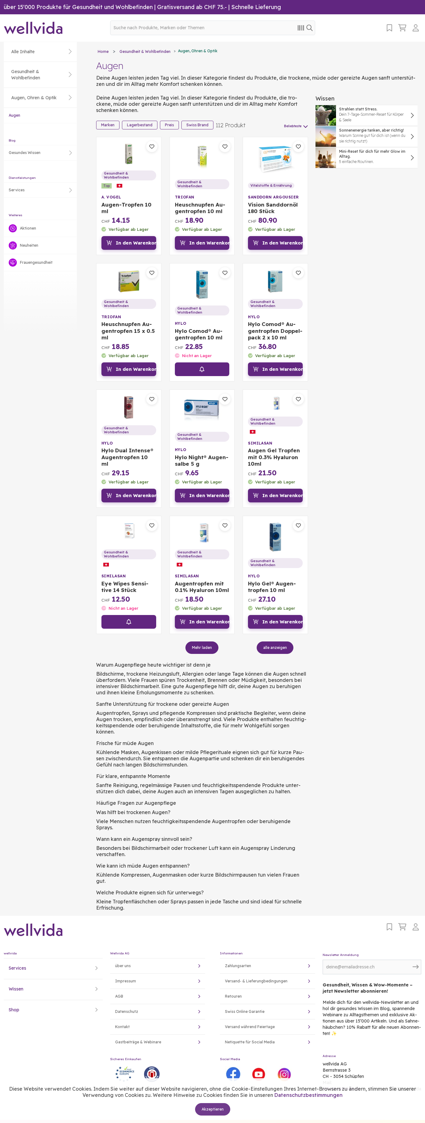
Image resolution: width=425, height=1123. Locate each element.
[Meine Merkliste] (389, 27)
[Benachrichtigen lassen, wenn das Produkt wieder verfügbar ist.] (202, 369)
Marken (107, 125)
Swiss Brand (197, 125)
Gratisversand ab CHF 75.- (192, 7)
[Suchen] (309, 27)
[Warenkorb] (402, 27)
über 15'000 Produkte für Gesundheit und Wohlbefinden (78, 7)
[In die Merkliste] (151, 146)
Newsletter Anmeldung (341, 955)
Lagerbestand (139, 125)
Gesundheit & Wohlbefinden (144, 51)
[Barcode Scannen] (301, 27)
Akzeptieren (213, 1109)
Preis (169, 125)
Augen (14, 115)
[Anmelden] (417, 27)
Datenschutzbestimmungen (308, 1095)
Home (103, 51)
